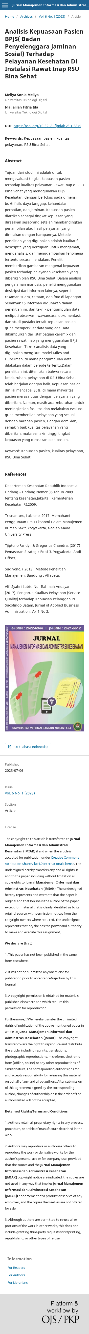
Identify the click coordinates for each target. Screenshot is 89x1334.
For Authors (16, 1275)
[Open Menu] (5, 5)
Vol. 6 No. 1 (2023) (52, 16)
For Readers (16, 1267)
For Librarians (17, 1282)
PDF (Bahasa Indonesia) (30, 746)
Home (9, 16)
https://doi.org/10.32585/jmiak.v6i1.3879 (47, 125)
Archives (26, 16)
